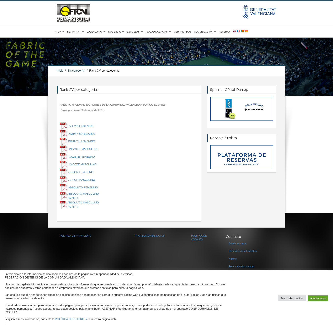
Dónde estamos (237, 243)
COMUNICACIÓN (203, 31)
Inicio (60, 70)
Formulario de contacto (241, 266)
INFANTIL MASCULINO (83, 149)
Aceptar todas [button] (318, 298)
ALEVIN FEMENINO (81, 125)
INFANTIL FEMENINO (81, 141)
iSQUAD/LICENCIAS (157, 31)
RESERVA (224, 31)
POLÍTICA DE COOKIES (71, 319)
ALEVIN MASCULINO (81, 133)
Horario (233, 258)
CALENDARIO (94, 31)
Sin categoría (75, 70)
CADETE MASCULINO (83, 164)
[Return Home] (73, 12)
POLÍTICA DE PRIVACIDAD (75, 235)
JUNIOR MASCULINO (81, 179)
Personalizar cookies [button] (292, 298)
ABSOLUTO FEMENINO (83, 187)
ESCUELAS (133, 31)
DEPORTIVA (73, 31)
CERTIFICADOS (182, 31)
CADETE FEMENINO (82, 156)
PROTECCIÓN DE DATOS (150, 235)
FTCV (58, 31)
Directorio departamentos (243, 251)
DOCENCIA (114, 31)
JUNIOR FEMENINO (80, 172)
